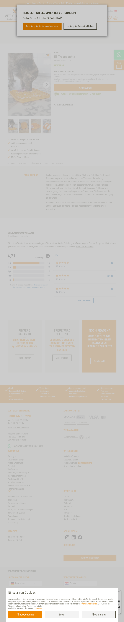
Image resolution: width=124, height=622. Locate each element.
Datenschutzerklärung (88, 604)
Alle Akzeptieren (25, 614)
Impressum (38, 608)
